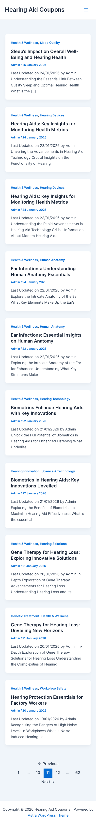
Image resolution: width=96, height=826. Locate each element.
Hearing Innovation (25, 471)
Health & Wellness (24, 43)
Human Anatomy (52, 260)
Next (48, 781)
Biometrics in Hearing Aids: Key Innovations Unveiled (45, 482)
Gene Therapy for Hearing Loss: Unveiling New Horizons (45, 627)
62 (77, 772)
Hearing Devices (52, 115)
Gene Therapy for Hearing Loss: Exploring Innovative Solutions (45, 555)
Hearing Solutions (53, 544)
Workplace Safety (53, 688)
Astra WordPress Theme (48, 815)
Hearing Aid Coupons (34, 9)
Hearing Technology (55, 399)
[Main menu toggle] (86, 10)
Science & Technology (58, 471)
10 (38, 772)
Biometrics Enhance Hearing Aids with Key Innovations (47, 410)
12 (58, 772)
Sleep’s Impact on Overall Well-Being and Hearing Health (45, 54)
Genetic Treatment (25, 616)
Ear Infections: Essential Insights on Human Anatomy (46, 338)
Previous (48, 763)
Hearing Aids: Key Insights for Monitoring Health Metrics (43, 126)
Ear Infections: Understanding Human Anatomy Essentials (43, 271)
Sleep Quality (50, 43)
